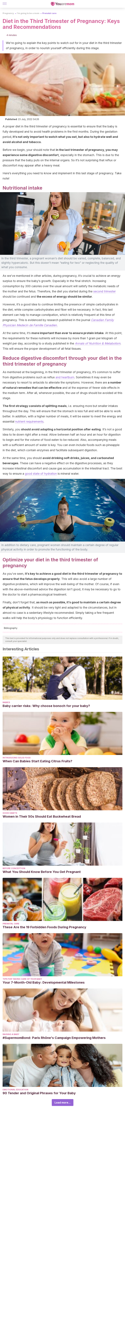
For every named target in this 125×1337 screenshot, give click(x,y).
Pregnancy (8, 13)
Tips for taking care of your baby (22, 979)
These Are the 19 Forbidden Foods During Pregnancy (44, 927)
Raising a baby (11, 1034)
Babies (6, 702)
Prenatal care (49, 13)
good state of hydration (41, 473)
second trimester (104, 291)
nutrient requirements (29, 421)
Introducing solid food (17, 757)
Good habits (10, 813)
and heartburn (65, 377)
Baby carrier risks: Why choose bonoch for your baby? (46, 706)
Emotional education (15, 1089)
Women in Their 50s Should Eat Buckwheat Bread (42, 816)
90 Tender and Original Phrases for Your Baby (39, 1093)
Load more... (63, 1102)
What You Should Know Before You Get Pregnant (42, 872)
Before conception (14, 868)
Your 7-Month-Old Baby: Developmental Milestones (44, 982)
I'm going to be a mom (28, 13)
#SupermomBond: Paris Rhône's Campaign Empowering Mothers (54, 1038)
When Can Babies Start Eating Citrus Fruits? (37, 761)
